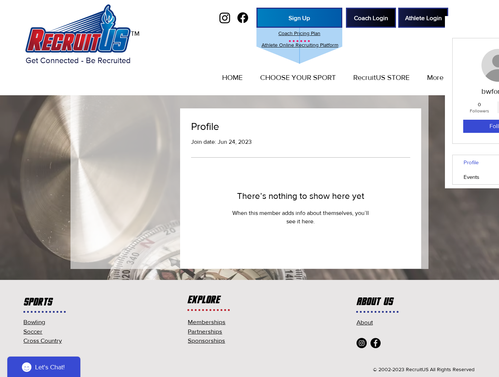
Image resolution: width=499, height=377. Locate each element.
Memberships (206, 321)
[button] (297, 77)
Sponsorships (206, 340)
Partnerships (205, 331)
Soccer (32, 331)
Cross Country (42, 340)
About (365, 322)
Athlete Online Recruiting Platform (300, 45)
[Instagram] (362, 343)
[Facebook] (375, 343)
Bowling (34, 321)
